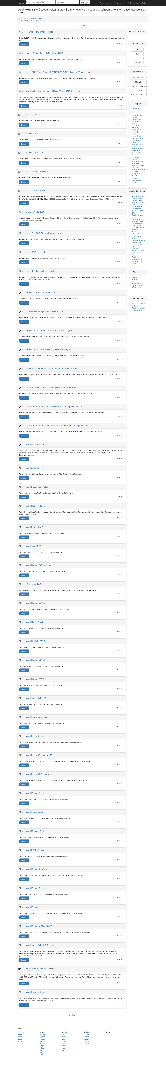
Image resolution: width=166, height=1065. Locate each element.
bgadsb (42, 1036)
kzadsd (20, 1041)
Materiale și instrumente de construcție (136, 129)
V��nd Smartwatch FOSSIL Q (138, 279)
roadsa (64, 1034)
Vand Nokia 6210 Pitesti (137, 216)
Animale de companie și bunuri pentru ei (138, 115)
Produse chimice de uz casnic (138, 170)
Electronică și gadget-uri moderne (138, 110)
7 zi (137, 54)
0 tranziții (138, 82)
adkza (20, 1034)
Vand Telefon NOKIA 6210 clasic (138, 305)
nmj (107, 1034)
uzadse (86, 1043)
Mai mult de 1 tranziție (139, 86)
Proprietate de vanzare (136, 181)
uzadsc (86, 1039)
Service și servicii (137, 144)
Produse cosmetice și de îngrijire (138, 149)
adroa (64, 1046)
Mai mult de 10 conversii (139, 95)
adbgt (42, 1046)
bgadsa (42, 1034)
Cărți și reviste (136, 174)
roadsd (64, 1041)
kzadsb (20, 1036)
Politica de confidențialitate (137, 3)
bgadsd (42, 1041)
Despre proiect (120, 3)
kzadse (20, 1043)
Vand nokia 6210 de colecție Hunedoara (138, 220)
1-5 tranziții (138, 90)
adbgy (42, 1048)
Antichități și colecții (138, 146)
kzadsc (20, 1039)
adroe (21, 2)
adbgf (42, 1052)
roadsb (64, 1036)
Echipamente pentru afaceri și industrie (138, 135)
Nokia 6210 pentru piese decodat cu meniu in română (138, 198)
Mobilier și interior (137, 138)
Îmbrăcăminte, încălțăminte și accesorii (136, 121)
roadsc (64, 1039)
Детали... (24, 44)
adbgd (42, 1050)
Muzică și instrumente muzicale (135, 157)
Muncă (134, 142)
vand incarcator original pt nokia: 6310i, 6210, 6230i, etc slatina (138, 226)
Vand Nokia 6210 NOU (137, 212)
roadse (64, 1043)
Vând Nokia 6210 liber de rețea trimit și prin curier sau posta (138, 251)
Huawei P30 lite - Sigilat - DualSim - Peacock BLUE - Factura (138, 286)
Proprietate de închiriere (136, 177)
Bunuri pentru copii (138, 161)
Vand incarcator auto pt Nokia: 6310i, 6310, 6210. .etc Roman (138, 235)
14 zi (137, 58)
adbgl (41, 1055)
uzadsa (86, 1034)
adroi (63, 1048)
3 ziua (137, 50)
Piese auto (135, 125)
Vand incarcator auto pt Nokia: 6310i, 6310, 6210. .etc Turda (138, 243)
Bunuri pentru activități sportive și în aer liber (138, 165)
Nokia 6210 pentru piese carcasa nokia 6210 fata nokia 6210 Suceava (138, 205)
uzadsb (86, 1036)
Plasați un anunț (105, 3)
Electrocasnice (136, 140)
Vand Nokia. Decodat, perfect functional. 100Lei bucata (137, 260)
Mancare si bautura (138, 153)
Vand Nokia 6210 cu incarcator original (138, 309)
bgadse (42, 1043)
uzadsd (86, 1041)
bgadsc (42, 1039)
